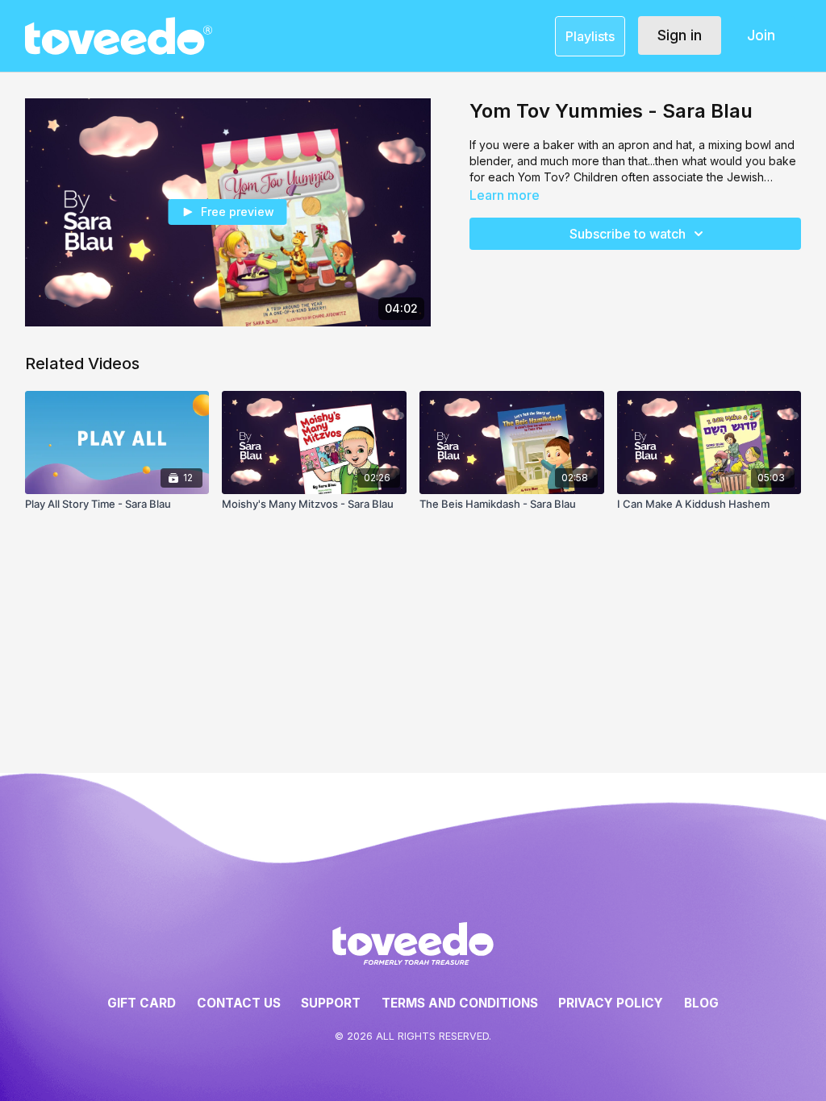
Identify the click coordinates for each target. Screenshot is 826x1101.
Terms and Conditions (460, 1003)
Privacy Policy (610, 1003)
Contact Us (239, 1003)
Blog (701, 1003)
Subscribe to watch (627, 234)
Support (331, 1003)
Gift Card (141, 1003)
